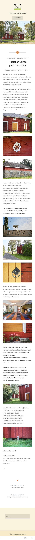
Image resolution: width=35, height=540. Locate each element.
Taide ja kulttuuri (13, 58)
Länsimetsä (14, 415)
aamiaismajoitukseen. (17, 423)
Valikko (18, 17)
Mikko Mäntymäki (19, 193)
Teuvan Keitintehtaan (11, 211)
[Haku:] (17, 516)
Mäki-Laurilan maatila (9, 451)
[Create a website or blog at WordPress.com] (10, 534)
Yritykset (24, 58)
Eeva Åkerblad (16, 70)
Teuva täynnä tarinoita (17, 13)
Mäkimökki (9, 418)
